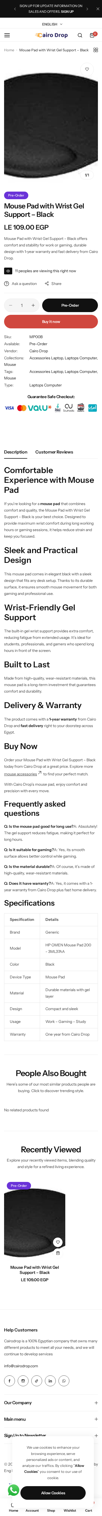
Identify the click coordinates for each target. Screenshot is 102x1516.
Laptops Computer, (81, 358)
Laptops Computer (45, 385)
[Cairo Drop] (51, 35)
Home (9, 50)
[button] (15, 9)
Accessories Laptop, (47, 358)
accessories (27, 774)
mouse (10, 774)
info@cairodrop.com (21, 1365)
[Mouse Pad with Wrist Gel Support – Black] (34, 1220)
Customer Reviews (54, 452)
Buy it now (51, 321)
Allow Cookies (53, 1492)
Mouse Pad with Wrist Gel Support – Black (34, 1270)
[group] (51, 121)
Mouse (10, 364)
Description (15, 452)
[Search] (80, 35)
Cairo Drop (38, 350)
